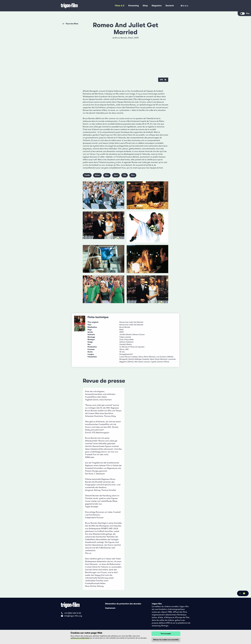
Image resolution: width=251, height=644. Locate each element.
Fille (124, 175)
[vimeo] (164, 46)
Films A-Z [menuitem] (119, 5)
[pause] (87, 39)
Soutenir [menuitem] (170, 5)
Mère (107, 175)
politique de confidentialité (80, 638)
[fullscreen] (164, 39)
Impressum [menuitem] (110, 608)
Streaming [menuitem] (133, 5)
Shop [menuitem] (145, 5)
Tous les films (72, 24)
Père (133, 175)
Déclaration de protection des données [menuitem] (123, 604)
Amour (97, 175)
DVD (161, 80)
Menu (185, 6)
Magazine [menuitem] (157, 5)
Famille (87, 175)
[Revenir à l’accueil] (77, 6)
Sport (116, 175)
